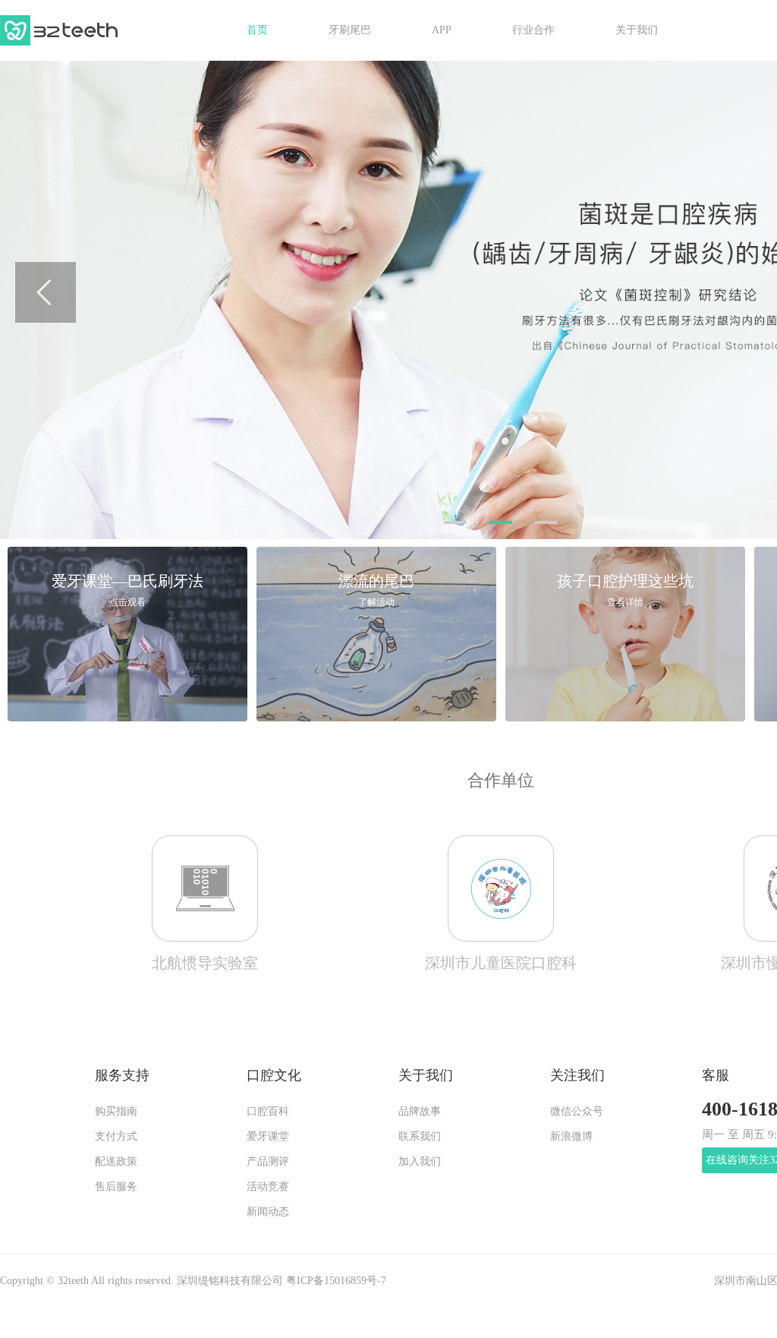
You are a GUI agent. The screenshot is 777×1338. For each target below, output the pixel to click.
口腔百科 (268, 1111)
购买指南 (116, 1111)
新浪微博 (571, 1136)
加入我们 (419, 1162)
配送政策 (116, 1162)
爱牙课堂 (268, 1136)
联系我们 (419, 1136)
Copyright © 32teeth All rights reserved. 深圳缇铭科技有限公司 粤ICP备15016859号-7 (193, 1281)
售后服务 (116, 1187)
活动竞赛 (268, 1187)
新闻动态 (268, 1212)
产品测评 (268, 1162)
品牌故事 (419, 1111)
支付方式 (116, 1136)
